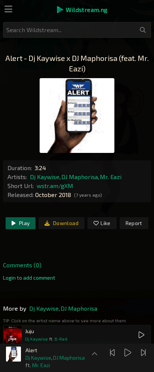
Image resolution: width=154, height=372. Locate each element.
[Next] (144, 353)
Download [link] (65, 223)
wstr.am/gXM (55, 185)
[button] (81, 9)
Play (24, 223)
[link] (29, 278)
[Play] (128, 353)
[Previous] (113, 353)
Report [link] (134, 223)
